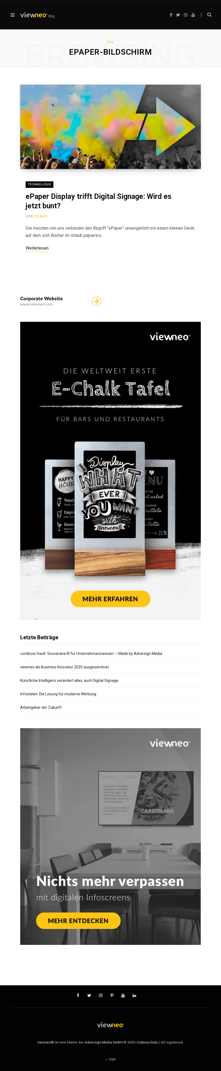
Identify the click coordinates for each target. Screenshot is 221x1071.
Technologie (39, 184)
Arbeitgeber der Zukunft (41, 707)
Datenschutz (147, 1042)
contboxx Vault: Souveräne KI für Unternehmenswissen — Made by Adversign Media (91, 653)
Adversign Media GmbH (104, 1042)
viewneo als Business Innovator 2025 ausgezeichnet (64, 667)
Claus (40, 216)
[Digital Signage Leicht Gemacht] (37, 15)
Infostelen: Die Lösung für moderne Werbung (58, 694)
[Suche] (206, 15)
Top (112, 1060)
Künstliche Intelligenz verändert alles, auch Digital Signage (69, 680)
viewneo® (45, 1042)
